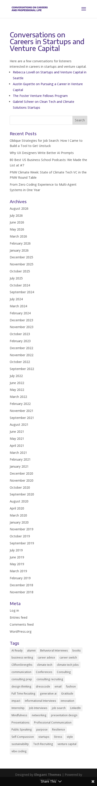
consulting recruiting (50, 679)
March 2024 (18, 306)
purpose (42, 729)
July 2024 (16, 299)
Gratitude (67, 693)
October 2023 (20, 334)
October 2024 (20, 285)
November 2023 (21, 327)
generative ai (48, 693)
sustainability (20, 744)
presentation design (64, 715)
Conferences (44, 672)
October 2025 (20, 271)
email (58, 686)
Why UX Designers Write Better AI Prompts (42, 153)
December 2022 (21, 348)
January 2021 (19, 466)
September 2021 (22, 418)
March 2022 (18, 396)
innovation (67, 701)
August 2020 (19, 501)
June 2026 (17, 222)
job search (59, 708)
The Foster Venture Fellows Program (40, 96)
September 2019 (22, 543)
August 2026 (19, 208)
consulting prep (22, 679)
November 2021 (21, 411)
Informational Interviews (40, 701)
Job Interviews (38, 708)
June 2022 (17, 383)
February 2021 (20, 459)
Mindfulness (19, 715)
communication (21, 672)
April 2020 (17, 508)
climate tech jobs (68, 665)
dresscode (43, 686)
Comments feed (22, 624)
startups (43, 737)
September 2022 (22, 369)
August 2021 (19, 424)
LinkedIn (75, 708)
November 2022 (21, 355)
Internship (18, 708)
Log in (14, 610)
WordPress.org (21, 631)
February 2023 (20, 341)
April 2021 (17, 445)
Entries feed (18, 617)
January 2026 (19, 250)
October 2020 (20, 487)
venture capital (67, 744)
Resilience (58, 729)
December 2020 (21, 473)
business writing (22, 657)
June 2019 (17, 557)
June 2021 (17, 431)
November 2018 (21, 592)
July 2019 (16, 550)
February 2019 (20, 578)
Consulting (64, 672)
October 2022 (20, 362)
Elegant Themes (47, 774)
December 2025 (21, 257)
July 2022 (16, 376)
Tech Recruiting (43, 744)
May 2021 (17, 438)
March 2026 (18, 236)
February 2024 (20, 313)
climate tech (44, 665)
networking (39, 715)
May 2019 (17, 564)
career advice (46, 657)
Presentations (21, 722)
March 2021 (18, 452)
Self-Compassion (23, 737)
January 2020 (19, 522)
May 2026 (17, 229)
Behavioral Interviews (54, 650)
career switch (68, 657)
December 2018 (21, 585)
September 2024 (22, 292)
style (70, 737)
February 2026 (20, 243)
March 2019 (18, 571)
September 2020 (22, 494)
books (76, 650)
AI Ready (17, 650)
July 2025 (16, 278)
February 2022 (20, 403)
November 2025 (21, 264)
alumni (31, 650)
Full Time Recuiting (23, 693)
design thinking (21, 686)
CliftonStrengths (22, 665)
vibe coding (19, 751)
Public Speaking (22, 729)
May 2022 (17, 389)
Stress (58, 737)
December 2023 (21, 320)
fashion (71, 686)
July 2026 (16, 215)
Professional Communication (53, 722)
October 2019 (20, 536)
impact (16, 701)
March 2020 (18, 515)
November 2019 (21, 529)
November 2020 (21, 480)
